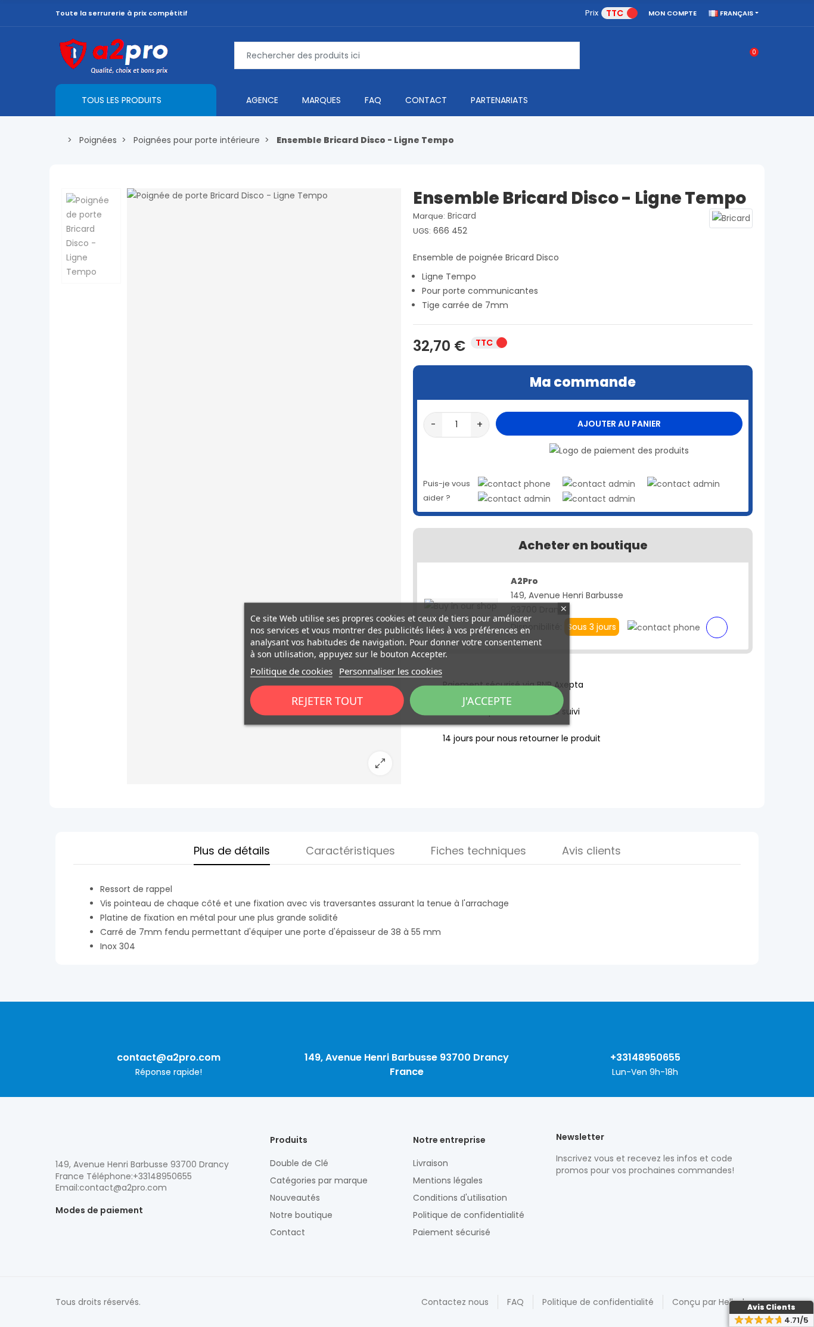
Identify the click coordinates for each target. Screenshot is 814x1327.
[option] (264, 486)
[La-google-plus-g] (604, 1195)
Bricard (462, 216)
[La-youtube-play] (645, 1195)
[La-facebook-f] (624, 1195)
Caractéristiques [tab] (350, 850)
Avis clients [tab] (591, 850)
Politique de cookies (291, 670)
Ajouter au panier (619, 424)
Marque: (429, 216)
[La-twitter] (562, 1195)
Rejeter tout (327, 700)
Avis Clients (771, 1307)
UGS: (422, 231)
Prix (591, 12)
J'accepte (487, 700)
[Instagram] (583, 1195)
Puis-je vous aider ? (446, 491)
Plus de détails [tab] (232, 850)
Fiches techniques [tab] (478, 850)
